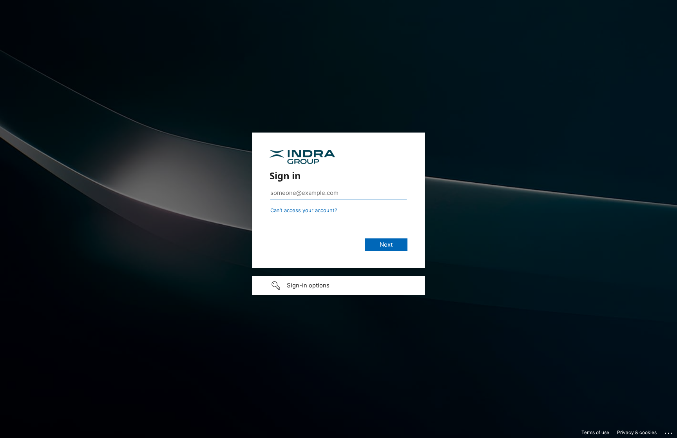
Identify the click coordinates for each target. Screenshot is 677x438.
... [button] (669, 431)
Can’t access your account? (303, 210)
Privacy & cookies (637, 432)
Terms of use (595, 432)
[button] (338, 285)
